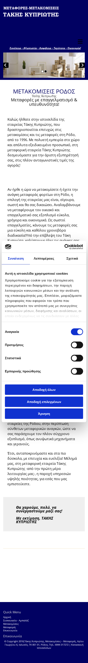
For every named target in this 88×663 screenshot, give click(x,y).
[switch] (77, 345)
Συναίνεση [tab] (16, 258)
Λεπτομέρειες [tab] (44, 258)
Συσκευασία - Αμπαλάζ (16, 620)
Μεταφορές (9, 627)
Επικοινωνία (10, 630)
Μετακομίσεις (11, 623)
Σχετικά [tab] (72, 258)
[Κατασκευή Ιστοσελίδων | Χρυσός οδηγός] (44, 653)
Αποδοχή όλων (44, 390)
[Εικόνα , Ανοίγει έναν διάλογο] (44, 65)
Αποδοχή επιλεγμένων (44, 401)
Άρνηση (44, 414)
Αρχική (7, 617)
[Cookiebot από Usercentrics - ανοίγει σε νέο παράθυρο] (64, 246)
